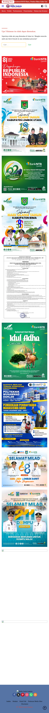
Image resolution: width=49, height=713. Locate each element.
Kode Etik (23, 701)
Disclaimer (24, 704)
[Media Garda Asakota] (13, 6)
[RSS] (35, 695)
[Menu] (3, 6)
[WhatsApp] (31, 695)
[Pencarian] (46, 6)
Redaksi (15, 701)
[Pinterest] (22, 695)
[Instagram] (27, 695)
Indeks (8, 701)
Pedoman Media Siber (35, 701)
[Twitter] (18, 695)
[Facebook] (14, 695)
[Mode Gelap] (42, 6)
